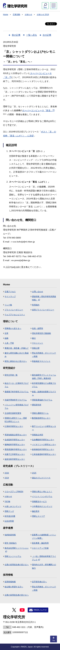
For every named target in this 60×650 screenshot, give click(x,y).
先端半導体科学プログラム (16, 400)
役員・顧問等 (37, 328)
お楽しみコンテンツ (13, 506)
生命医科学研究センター (15, 440)
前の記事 (16, 35)
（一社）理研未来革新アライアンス (44, 558)
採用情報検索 (10, 582)
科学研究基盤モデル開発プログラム (44, 385)
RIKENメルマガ (40, 610)
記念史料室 (9, 521)
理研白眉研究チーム (40, 413)
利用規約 (35, 305)
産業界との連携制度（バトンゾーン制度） (44, 536)
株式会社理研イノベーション (17, 548)
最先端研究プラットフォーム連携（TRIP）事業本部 (44, 376)
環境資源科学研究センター (16, 449)
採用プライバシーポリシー (43, 310)
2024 (7, 478)
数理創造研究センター (41, 418)
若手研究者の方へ (39, 582)
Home (5, 14)
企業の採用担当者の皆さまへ (17, 565)
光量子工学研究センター (15, 454)
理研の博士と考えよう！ (42, 492)
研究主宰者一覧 (11, 375)
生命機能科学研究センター (43, 440)
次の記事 (47, 35)
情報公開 (35, 348)
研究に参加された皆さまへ (16, 361)
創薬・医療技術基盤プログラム (44, 393)
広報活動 (16, 14)
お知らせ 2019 (43, 14)
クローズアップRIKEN (14, 492)
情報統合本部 (37, 435)
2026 (7, 473)
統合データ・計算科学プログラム (17, 385)
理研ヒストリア (38, 516)
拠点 (34, 338)
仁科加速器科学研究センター (44, 454)
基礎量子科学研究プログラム (17, 392)
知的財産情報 (10, 535)
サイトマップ (10, 296)
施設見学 (35, 511)
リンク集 (8, 305)
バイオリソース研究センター (44, 444)
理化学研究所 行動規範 (41, 333)
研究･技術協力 (11, 543)
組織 (6, 338)
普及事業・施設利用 (40, 543)
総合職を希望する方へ (14, 587)
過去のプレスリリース (41, 478)
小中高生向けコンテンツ (42, 506)
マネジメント (37, 343)
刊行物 (7, 501)
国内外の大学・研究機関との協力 (44, 566)
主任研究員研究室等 (13, 413)
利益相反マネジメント (41, 361)
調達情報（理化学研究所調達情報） (44, 298)
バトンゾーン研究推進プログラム (17, 406)
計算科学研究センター (14, 426)
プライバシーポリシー (14, 310)
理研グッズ (9, 511)
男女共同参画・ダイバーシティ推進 (44, 354)
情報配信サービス (39, 501)
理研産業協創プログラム (42, 400)
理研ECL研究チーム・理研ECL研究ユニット (16, 420)
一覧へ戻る (31, 35)
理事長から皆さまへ (13, 328)
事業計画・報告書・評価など (17, 348)
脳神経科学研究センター (15, 444)
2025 (34, 473)
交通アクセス (10, 292)
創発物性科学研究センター (43, 449)
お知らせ (28, 14)
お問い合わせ (37, 292)
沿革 (6, 333)
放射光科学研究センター (15, 459)
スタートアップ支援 (40, 548)
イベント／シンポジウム (42, 496)
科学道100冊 (10, 516)
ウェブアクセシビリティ (15, 315)
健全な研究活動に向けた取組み (17, 354)
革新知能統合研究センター (16, 435)
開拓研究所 (36, 405)
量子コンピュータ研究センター (44, 428)
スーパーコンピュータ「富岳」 (38, 110)
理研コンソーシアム (13, 556)
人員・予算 (9, 343)
